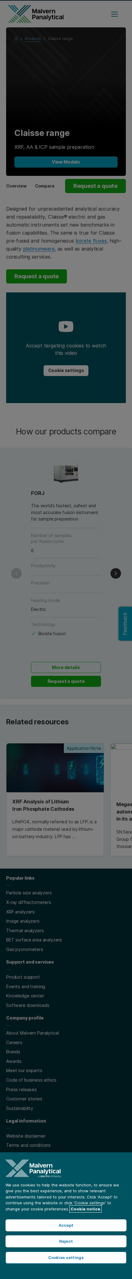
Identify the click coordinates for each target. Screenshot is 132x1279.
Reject (66, 1241)
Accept (66, 1225)
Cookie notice (85, 1208)
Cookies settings (66, 1257)
